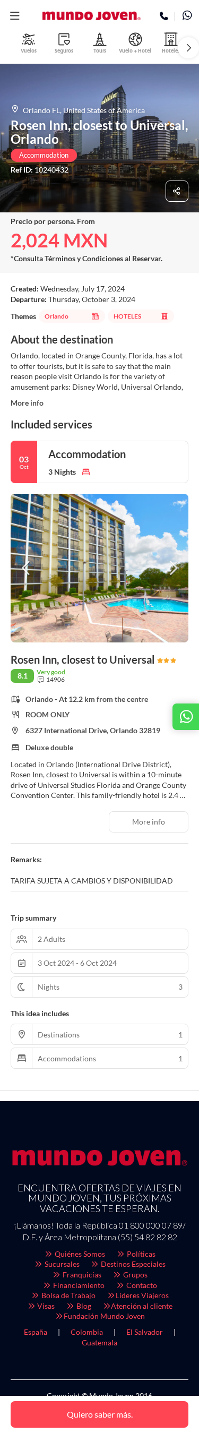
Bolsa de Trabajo (68, 1295)
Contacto (141, 1285)
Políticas (140, 1253)
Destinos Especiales (132, 1263)
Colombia (87, 1331)
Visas (45, 1305)
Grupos (135, 1274)
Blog (83, 1305)
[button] (14, 16)
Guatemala (99, 1342)
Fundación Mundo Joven (104, 1315)
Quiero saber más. (100, 1414)
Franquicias (81, 1274)
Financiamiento (78, 1285)
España (35, 1331)
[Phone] (164, 16)
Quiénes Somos (79, 1253)
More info (27, 402)
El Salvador (144, 1331)
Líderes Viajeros (142, 1295)
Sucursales (61, 1263)
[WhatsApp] (187, 16)
